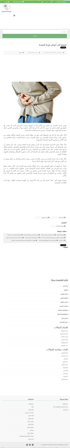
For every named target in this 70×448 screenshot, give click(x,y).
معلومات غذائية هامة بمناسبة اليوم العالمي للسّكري (23, 240)
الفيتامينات (65, 367)
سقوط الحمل (64, 379)
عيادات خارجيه (64, 306)
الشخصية (65, 376)
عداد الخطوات (64, 365)
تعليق (20, 52)
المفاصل (66, 359)
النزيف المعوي (45, 217)
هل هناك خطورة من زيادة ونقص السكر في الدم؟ (52, 237)
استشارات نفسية (63, 310)
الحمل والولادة (64, 342)
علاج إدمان (64, 318)
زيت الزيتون (65, 362)
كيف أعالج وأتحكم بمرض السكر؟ (32, 237)
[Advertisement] (34, 68)
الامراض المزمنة (60, 226)
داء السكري (61, 240)
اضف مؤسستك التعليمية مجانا (60, 407)
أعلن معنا (65, 410)
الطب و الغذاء (64, 337)
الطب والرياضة (64, 331)
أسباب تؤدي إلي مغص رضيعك (48, 235)
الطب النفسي (64, 340)
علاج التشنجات (64, 322)
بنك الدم (65, 286)
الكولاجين (65, 370)
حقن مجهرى (64, 302)
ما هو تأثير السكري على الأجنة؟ (14, 235)
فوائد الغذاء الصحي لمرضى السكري (14, 237)
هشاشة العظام (60, 235)
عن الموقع (65, 404)
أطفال (66, 290)
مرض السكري (64, 356)
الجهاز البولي (64, 353)
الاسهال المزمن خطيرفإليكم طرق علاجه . (47, 240)
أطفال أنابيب (64, 298)
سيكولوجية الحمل (62, 314)
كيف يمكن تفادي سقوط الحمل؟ (31, 235)
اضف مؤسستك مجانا (18, 2)
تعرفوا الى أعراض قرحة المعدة (52, 45)
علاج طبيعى (64, 294)
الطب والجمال (64, 345)
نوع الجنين (65, 373)
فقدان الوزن (61, 217)
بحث (34, 36)
